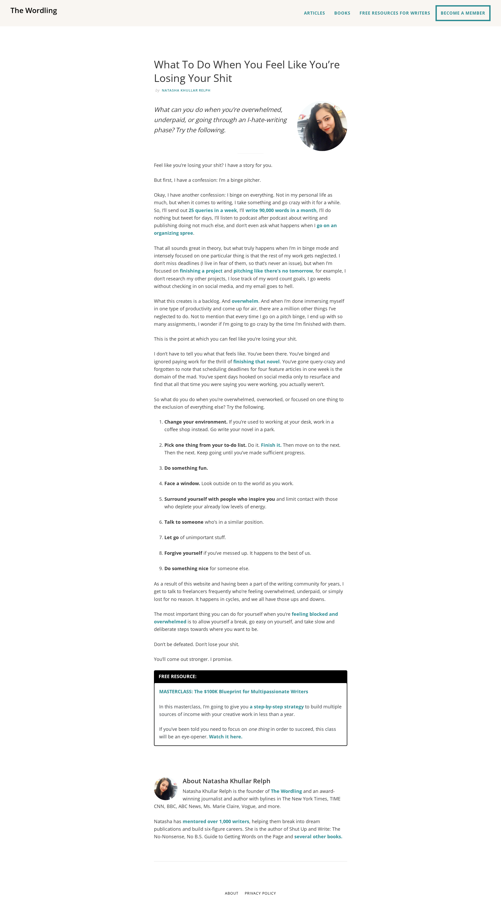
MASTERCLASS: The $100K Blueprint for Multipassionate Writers (233, 691)
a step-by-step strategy (277, 706)
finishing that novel (256, 361)
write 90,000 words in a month (281, 210)
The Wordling (33, 10)
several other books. (318, 836)
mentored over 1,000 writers (216, 821)
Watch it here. (225, 736)
